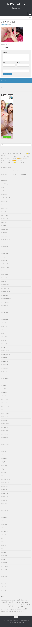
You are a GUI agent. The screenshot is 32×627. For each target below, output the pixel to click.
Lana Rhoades (5, 441)
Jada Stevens (5, 364)
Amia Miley (4, 232)
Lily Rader (4, 472)
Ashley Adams (5, 267)
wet (19, 611)
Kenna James (5, 406)
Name (4, 62)
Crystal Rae (5, 316)
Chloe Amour (5, 305)
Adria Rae (4, 194)
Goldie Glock (5, 347)
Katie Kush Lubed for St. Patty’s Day (9, 158)
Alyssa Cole (5, 229)
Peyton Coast (5, 531)
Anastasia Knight (6, 239)
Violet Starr (4, 587)
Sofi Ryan (4, 559)
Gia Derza (4, 340)
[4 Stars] (4, 44)
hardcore (24, 604)
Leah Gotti (4, 451)
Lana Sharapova (6, 444)
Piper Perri (4, 535)
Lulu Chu (4, 475)
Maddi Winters (5, 482)
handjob (18, 604)
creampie (23, 602)
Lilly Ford (4, 458)
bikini (20, 600)
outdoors (23, 607)
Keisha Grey (5, 399)
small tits (25, 609)
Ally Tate (4, 225)
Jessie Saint (5, 389)
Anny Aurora (5, 257)
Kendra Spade (5, 403)
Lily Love (4, 469)
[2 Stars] (2, 44)
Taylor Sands (5, 573)
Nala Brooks (5, 510)
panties (27, 607)
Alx (23, 622)
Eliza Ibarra (5, 330)
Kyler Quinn (5, 434)
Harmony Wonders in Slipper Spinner (9, 157)
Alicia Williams (5, 215)
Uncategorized (5, 580)
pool (2, 609)
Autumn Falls (5, 281)
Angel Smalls (5, 246)
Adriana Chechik (6, 198)
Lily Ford (4, 462)
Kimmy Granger (5, 423)
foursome (15, 604)
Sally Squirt (4, 545)
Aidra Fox (4, 201)
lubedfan (4, 24)
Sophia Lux (4, 562)
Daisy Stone (5, 319)
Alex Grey (4, 205)
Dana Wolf (4, 323)
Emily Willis (4, 337)
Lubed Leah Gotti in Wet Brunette (18, 174)
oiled (16, 607)
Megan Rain (5, 500)
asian (4, 600)
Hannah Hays (5, 350)
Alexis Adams (5, 211)
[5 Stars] (5, 44)
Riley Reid (4, 541)
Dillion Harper (5, 326)
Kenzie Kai (4, 409)
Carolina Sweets (6, 291)
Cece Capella (5, 295)
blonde (3, 602)
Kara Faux (4, 392)
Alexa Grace (5, 208)
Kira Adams (5, 427)
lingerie (5, 607)
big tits (15, 600)
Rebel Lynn (4, 538)
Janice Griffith (5, 375)
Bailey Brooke (5, 284)
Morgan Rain (5, 507)
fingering (11, 604)
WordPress (15, 622)
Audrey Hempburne (6, 277)
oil (14, 607)
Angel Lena (4, 243)
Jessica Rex (5, 385)
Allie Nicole (4, 222)
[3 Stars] (3, 44)
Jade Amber (5, 368)
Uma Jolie (4, 576)
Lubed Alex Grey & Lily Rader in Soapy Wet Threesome (18, 171)
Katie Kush (4, 396)
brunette (17, 602)
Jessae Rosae (5, 382)
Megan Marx (5, 496)
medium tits (10, 607)
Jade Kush (4, 371)
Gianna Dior (5, 343)
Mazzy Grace (5, 493)
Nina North (4, 521)
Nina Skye (4, 524)
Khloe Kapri (5, 416)
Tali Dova (4, 569)
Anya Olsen (5, 260)
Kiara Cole (4, 420)
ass (6, 600)
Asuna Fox (4, 271)
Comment (5, 52)
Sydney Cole (5, 566)
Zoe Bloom (5, 590)
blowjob (10, 602)
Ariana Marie (5, 264)
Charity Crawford (6, 302)
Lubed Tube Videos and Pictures (16, 6)
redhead (13, 609)
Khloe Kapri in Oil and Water (7, 162)
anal (2, 600)
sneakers (2, 611)
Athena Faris (5, 274)
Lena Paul (4, 455)
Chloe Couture (5, 309)
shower (21, 609)
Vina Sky (4, 583)
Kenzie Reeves (5, 413)
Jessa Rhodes (5, 378)
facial (6, 604)
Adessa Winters (5, 191)
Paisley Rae (4, 528)
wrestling (22, 611)
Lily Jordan (5, 465)
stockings (6, 611)
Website (4, 68)
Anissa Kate (5, 253)
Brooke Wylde (5, 288)
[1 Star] (1, 44)
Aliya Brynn (5, 218)
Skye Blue (4, 555)
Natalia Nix (4, 517)
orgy (18, 607)
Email (18, 62)
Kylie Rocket (5, 437)
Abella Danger (5, 184)
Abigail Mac (5, 187)
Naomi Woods (5, 514)
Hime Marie (4, 357)
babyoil (8, 600)
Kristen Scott (5, 430)
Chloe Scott (5, 312)
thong (9, 611)
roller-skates (17, 609)
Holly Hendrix (5, 361)
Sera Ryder (4, 548)
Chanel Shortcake (6, 298)
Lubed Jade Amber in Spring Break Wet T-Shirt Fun (12, 153)
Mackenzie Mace (6, 479)
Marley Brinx (5, 486)
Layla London (5, 448)
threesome (14, 611)
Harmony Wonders (6, 354)
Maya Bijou (5, 489)
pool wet (5, 609)
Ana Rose (4, 236)
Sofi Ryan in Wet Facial (6, 160)
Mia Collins (4, 503)
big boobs (11, 600)
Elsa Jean (4, 333)
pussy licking (9, 609)
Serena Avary (5, 552)
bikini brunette (24, 600)
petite (30, 607)
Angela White (5, 250)
